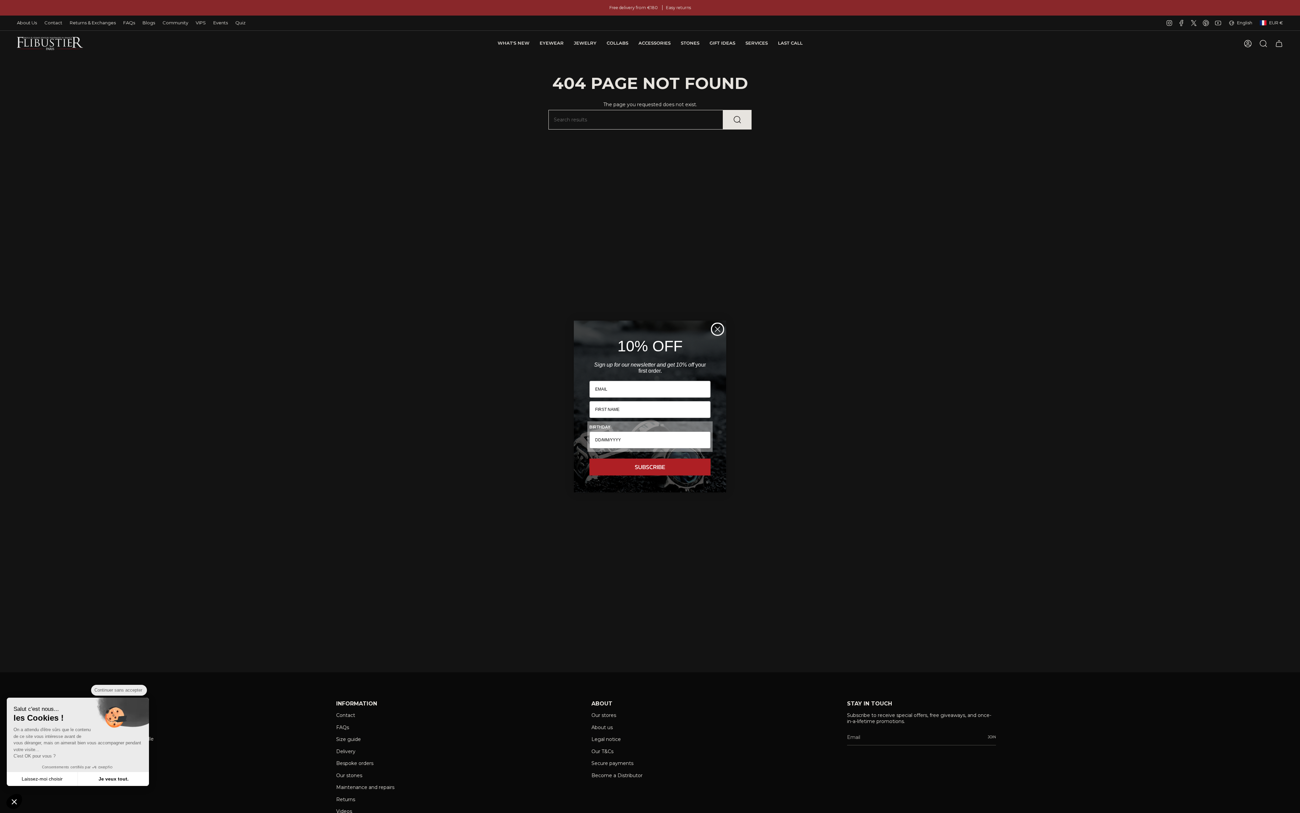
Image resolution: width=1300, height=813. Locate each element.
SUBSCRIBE (650, 466)
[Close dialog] (717, 329)
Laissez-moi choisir (42, 779)
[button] (14, 801)
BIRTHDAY (599, 427)
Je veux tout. (114, 779)
